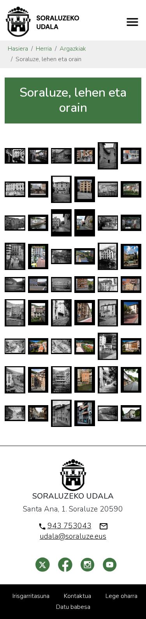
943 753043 (69, 526)
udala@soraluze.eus (73, 536)
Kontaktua (77, 596)
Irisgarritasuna (30, 596)
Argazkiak (73, 48)
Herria (44, 48)
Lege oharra (121, 596)
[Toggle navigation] (132, 21)
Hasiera (18, 48)
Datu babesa (73, 607)
